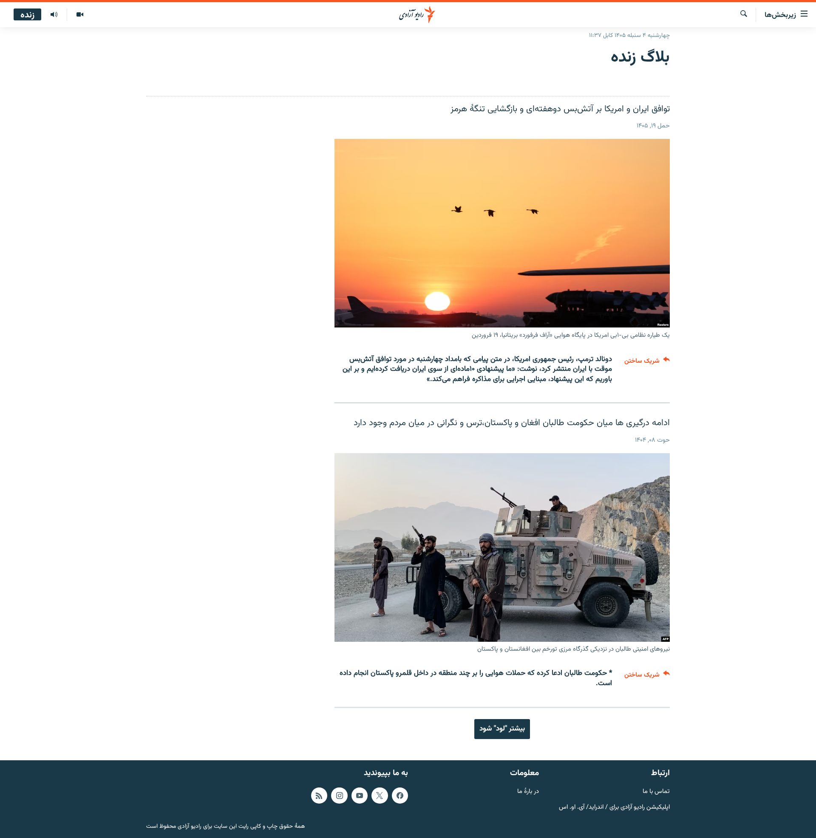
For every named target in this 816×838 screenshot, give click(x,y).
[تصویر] (80, 14)
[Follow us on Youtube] (359, 795)
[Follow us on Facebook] (400, 795)
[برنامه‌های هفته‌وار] (54, 14)
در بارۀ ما (528, 791)
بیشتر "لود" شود (502, 728)
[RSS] (319, 795)
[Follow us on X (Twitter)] (379, 795)
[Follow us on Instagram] (339, 795)
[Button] (647, 363)
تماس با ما (656, 791)
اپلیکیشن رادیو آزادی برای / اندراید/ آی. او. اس (614, 807)
